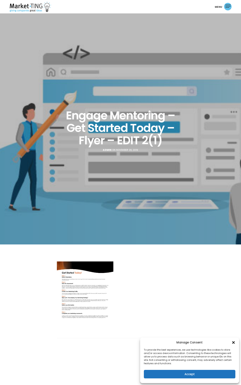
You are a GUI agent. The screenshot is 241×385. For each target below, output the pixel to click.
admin (107, 150)
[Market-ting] (30, 6)
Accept (190, 374)
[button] (233, 342)
